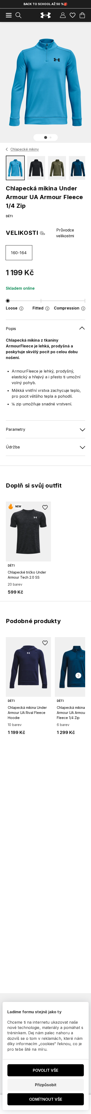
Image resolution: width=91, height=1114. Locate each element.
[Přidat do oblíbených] (45, 507)
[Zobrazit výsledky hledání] (18, 15)
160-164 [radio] (19, 252)
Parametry (15, 429)
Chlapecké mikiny (24, 149)
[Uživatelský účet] (63, 15)
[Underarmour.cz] (46, 15)
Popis (11, 328)
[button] (45, 137)
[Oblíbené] (72, 15)
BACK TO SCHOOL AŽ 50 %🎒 (45, 4)
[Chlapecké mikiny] (7, 149)
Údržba (13, 447)
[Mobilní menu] (9, 15)
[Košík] (82, 15)
